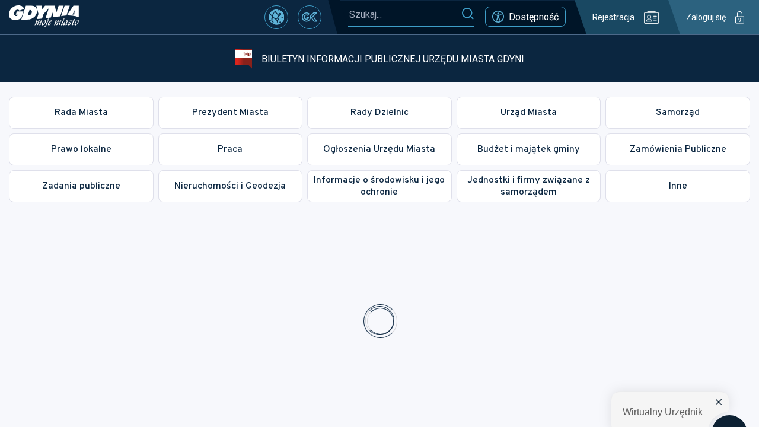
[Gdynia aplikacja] (309, 17)
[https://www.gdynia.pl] (44, 17)
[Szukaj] (467, 14)
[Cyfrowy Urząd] (276, 17)
